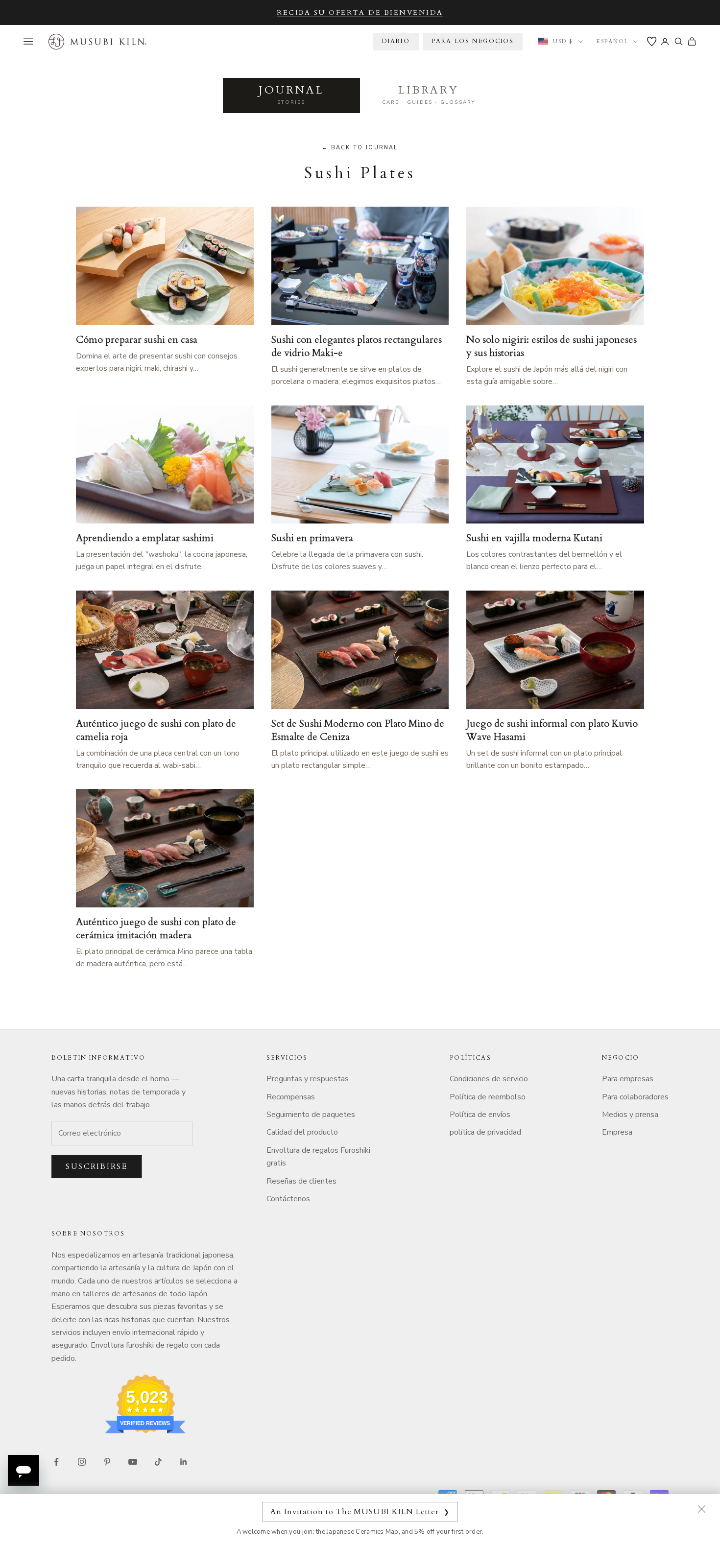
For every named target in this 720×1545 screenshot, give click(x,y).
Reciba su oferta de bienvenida (360, 12)
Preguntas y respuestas (307, 1078)
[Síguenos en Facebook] (56, 1462)
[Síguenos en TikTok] (158, 1462)
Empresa (617, 1132)
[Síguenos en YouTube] (133, 1462)
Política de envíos (480, 1114)
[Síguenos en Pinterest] (107, 1462)
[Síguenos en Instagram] (82, 1462)
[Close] (701, 1509)
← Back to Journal (360, 147)
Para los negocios (473, 41)
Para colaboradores (635, 1097)
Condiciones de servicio (489, 1078)
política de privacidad (485, 1132)
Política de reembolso (488, 1097)
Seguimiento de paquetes (310, 1114)
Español (612, 41)
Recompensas (290, 1097)
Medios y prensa (630, 1114)
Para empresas (627, 1078)
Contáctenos (288, 1198)
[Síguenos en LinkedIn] (184, 1462)
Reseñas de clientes (301, 1181)
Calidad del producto (302, 1132)
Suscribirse (97, 1166)
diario (396, 41)
